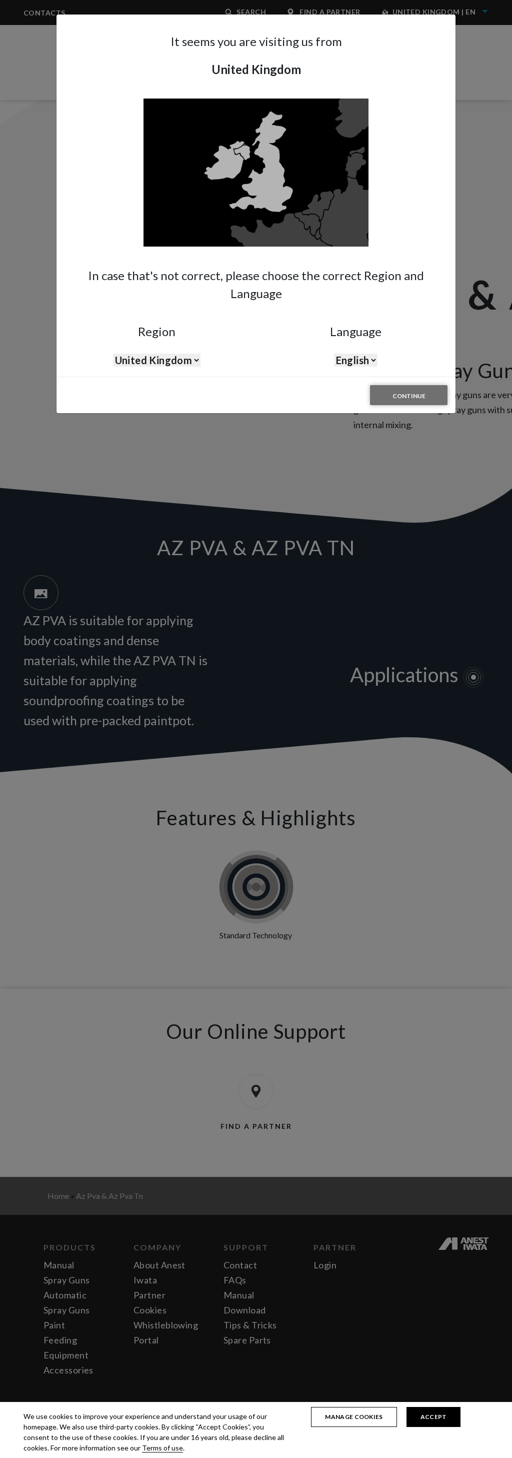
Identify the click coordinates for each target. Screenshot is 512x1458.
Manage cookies (353, 1416)
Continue (409, 396)
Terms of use (162, 1447)
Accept (433, 1416)
